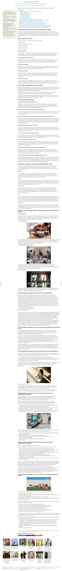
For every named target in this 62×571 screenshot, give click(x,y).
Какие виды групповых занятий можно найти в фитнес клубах (31, 19)
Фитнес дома (31, 5)
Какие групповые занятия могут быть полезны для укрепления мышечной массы (34, 22)
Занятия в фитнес (28, 530)
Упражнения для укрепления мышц (26, 13)
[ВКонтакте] (22, 535)
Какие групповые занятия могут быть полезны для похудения (31, 21)
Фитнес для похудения (31, 2)
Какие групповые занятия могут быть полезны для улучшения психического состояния (35, 26)
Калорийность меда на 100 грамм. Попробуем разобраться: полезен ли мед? (9, 14)
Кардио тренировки (23, 12)
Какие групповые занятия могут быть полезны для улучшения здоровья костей (34, 27)
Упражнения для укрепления (33, 530)
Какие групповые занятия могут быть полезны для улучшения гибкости (32, 23)
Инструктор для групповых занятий (30, 531)
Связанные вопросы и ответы (25, 18)
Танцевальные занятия (24, 15)
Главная (17, 5)
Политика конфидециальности (23, 569)
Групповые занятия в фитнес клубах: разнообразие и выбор (30, 11)
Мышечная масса (37, 531)
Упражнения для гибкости (25, 14)
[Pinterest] (30, 535)
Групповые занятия (23, 530)
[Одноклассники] (39, 535)
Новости (22, 5)
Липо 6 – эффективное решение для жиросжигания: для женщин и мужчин (9, 20)
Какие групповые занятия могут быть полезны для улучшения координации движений (35, 25)
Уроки (26, 5)
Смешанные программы (24, 16)
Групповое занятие (23, 531)
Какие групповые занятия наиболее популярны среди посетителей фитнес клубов (34, 20)
